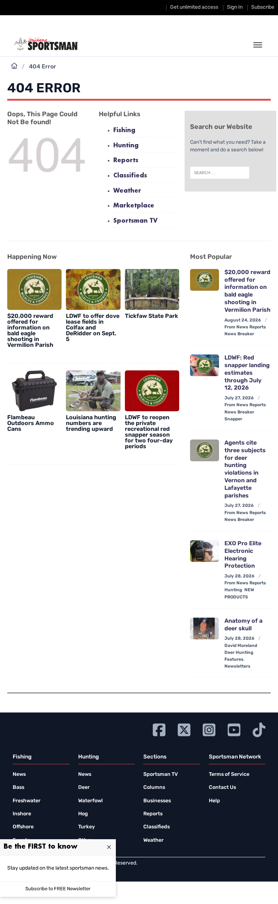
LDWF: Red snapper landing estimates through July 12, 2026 (247, 373)
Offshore (23, 827)
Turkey (86, 827)
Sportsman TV (135, 221)
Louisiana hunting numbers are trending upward (91, 423)
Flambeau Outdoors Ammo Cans (30, 423)
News (19, 774)
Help (214, 801)
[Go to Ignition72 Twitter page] (184, 729)
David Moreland (240, 646)
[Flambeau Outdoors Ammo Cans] (34, 390)
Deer (84, 787)
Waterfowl (90, 801)
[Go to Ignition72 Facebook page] (159, 729)
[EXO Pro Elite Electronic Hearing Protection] (204, 551)
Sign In (235, 7)
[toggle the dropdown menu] (258, 45)
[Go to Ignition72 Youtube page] (234, 729)
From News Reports (245, 327)
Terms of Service (229, 774)
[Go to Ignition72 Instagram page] (209, 729)
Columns (154, 787)
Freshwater (27, 801)
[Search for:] (219, 173)
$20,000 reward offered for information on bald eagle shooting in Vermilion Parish (30, 331)
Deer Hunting (238, 653)
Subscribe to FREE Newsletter (57, 889)
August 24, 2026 (242, 320)
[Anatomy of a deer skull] (204, 628)
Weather (127, 191)
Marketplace (133, 206)
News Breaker (239, 334)
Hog (83, 814)
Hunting (126, 146)
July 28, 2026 (239, 576)
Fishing (124, 130)
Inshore (22, 814)
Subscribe (262, 7)
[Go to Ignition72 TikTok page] (259, 729)
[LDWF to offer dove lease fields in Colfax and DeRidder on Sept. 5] (93, 289)
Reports (125, 160)
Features (234, 659)
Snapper (233, 419)
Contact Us (222, 787)
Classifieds (130, 176)
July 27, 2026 (239, 398)
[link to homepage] (46, 44)
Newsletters (237, 666)
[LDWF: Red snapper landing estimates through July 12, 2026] (204, 365)
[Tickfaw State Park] (152, 289)
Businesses (157, 801)
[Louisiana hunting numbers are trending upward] (93, 390)
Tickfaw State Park (151, 316)
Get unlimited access (194, 7)
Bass (18, 787)
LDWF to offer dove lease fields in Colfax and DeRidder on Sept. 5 (92, 328)
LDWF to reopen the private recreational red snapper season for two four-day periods (149, 432)
